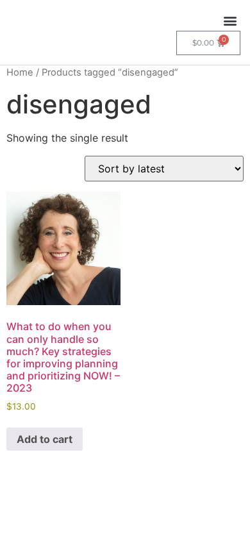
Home (19, 72)
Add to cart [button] (44, 439)
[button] (229, 20)
